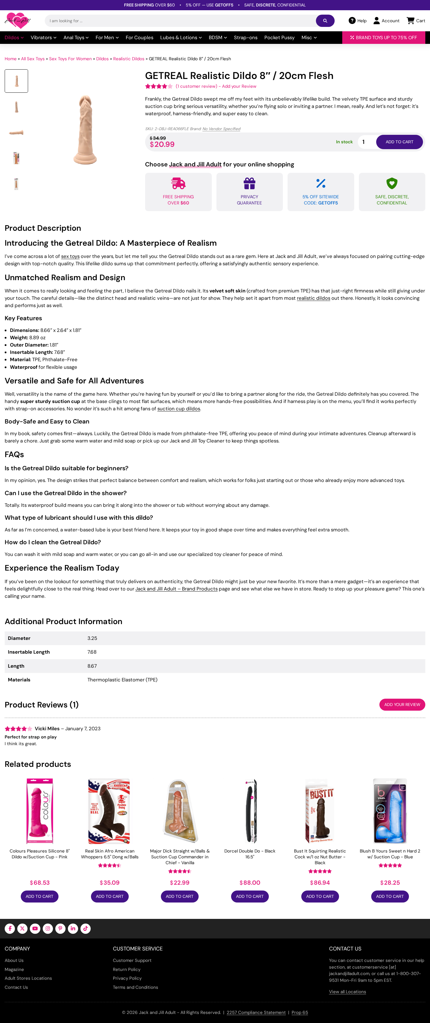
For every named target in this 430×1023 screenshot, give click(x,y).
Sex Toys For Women (70, 59)
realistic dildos (313, 298)
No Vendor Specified (221, 128)
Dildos (12, 37)
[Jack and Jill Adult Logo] (18, 20)
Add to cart (400, 142)
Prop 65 (300, 1012)
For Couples (139, 37)
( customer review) (196, 86)
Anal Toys (73, 37)
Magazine (14, 969)
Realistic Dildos (129, 59)
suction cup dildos (178, 408)
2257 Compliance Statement (256, 1012)
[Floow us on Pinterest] (60, 929)
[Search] (325, 21)
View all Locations (347, 992)
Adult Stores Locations (28, 978)
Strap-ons (245, 37)
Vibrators (41, 37)
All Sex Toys (33, 59)
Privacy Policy (127, 978)
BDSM (215, 37)
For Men (105, 37)
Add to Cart (40, 896)
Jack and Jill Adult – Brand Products (176, 588)
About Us (14, 960)
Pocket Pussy (279, 37)
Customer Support (132, 960)
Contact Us (16, 987)
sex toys (70, 256)
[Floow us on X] (22, 929)
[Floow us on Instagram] (48, 929)
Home (11, 59)
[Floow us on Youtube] (35, 929)
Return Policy (126, 969)
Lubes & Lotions (178, 37)
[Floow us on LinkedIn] (73, 929)
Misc (307, 37)
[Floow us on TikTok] (85, 929)
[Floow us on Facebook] (10, 929)
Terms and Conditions (135, 987)
